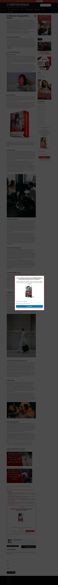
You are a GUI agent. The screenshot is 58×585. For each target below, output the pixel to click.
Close (44, 276)
